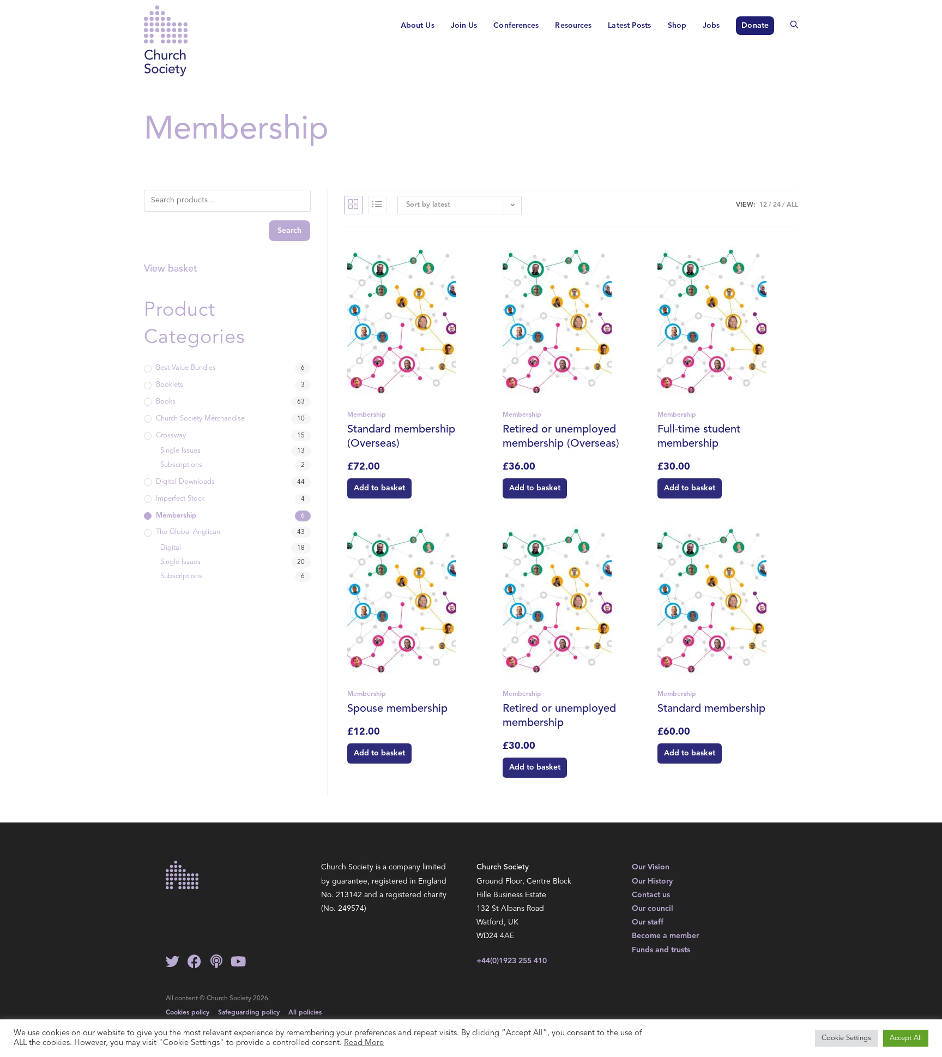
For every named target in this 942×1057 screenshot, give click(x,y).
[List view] (377, 205)
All (792, 205)
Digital (170, 547)
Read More (364, 1043)
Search (289, 231)
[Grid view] (353, 205)
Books (166, 401)
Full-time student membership (698, 436)
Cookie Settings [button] (846, 1038)
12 (763, 205)
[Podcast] (216, 961)
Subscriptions (181, 465)
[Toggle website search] (794, 25)
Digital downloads (185, 481)
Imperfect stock (180, 498)
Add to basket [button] (379, 488)
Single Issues (180, 450)
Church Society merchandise (200, 418)
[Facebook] (194, 961)
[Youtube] (238, 961)
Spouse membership (397, 709)
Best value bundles (186, 367)
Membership (366, 415)
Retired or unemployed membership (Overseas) (561, 436)
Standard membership (711, 709)
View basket (170, 269)
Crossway (171, 435)
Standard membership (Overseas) (401, 436)
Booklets (169, 384)
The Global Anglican (188, 532)
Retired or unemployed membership (559, 716)
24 (777, 205)
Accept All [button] (906, 1038)
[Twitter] (172, 961)
